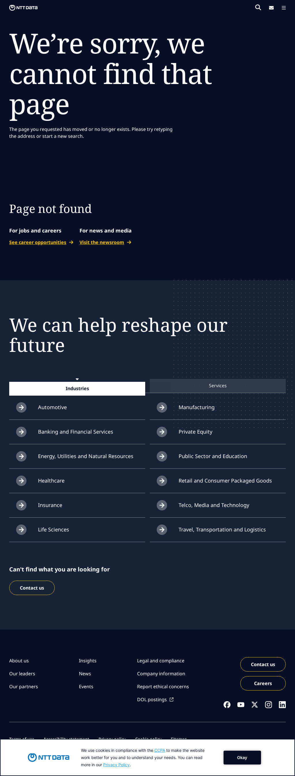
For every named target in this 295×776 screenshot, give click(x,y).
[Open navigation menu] (284, 7)
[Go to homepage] (23, 8)
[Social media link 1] (227, 704)
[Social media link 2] (240, 704)
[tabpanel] (147, 468)
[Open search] (258, 7)
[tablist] (147, 385)
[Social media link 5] (282, 704)
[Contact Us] (271, 7)
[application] (147, 757)
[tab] (77, 388)
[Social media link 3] (254, 704)
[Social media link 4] (268, 704)
